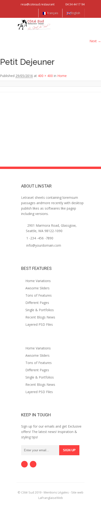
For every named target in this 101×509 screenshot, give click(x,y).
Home (62, 75)
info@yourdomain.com (43, 245)
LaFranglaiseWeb (50, 498)
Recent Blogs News (39, 317)
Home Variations (37, 281)
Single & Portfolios (39, 310)
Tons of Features (38, 295)
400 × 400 (45, 75)
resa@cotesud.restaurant (37, 4)
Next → (95, 41)
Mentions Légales (56, 492)
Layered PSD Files (38, 324)
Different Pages (36, 302)
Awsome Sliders (37, 288)
